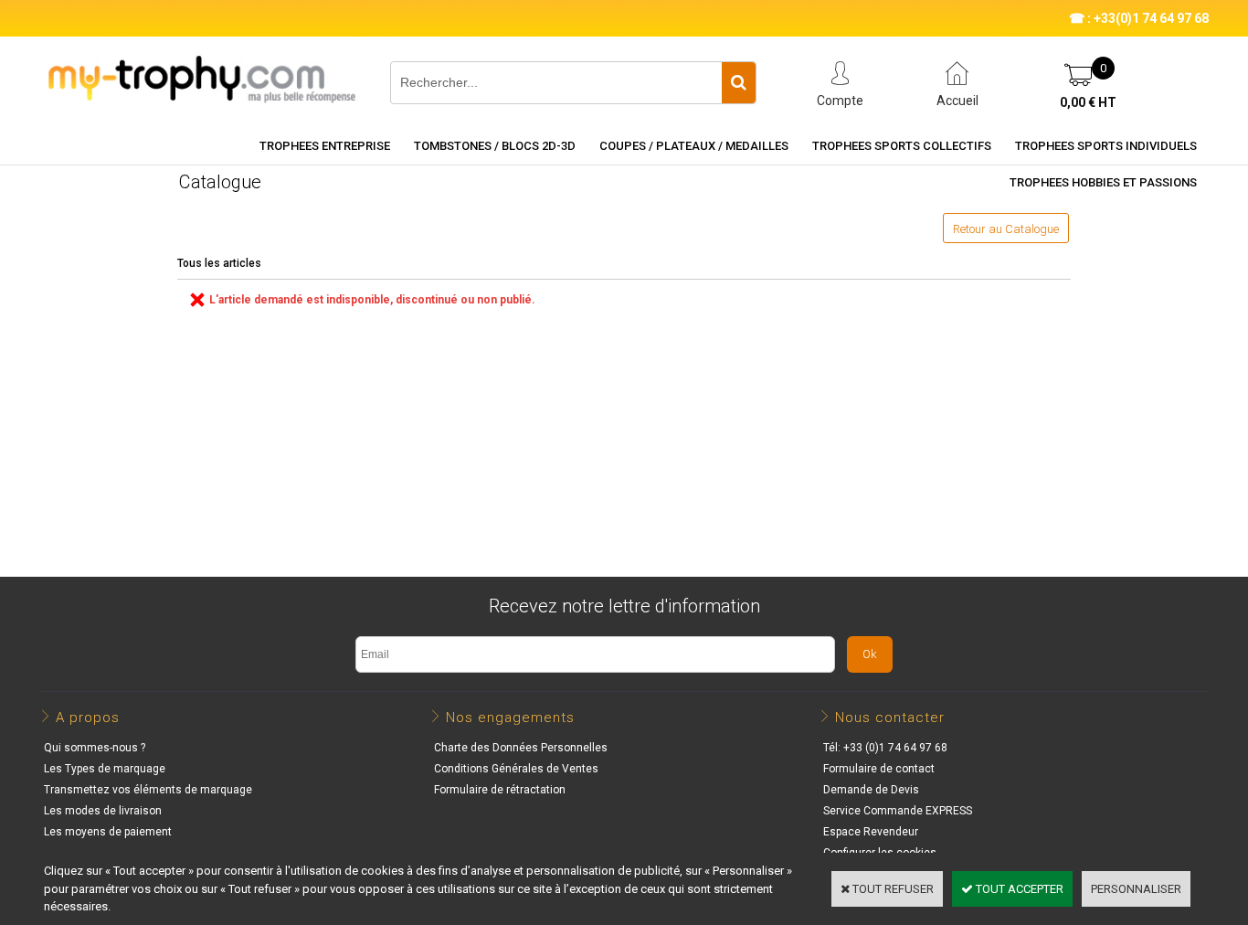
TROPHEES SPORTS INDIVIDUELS (1106, 146)
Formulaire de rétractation (500, 789)
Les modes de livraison (103, 810)
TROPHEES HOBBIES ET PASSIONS (1103, 182)
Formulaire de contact (879, 768)
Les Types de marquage (104, 768)
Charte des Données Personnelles (521, 747)
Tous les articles (219, 263)
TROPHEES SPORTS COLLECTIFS (901, 146)
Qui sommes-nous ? (94, 747)
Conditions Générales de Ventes (516, 768)
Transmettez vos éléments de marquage (148, 789)
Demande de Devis (871, 789)
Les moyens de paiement (108, 831)
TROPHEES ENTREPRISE (324, 146)
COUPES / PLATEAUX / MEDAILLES (693, 146)
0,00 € (1088, 102)
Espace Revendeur (870, 831)
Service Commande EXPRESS (897, 810)
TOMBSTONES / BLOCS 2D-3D (495, 146)
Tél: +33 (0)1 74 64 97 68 (885, 747)
